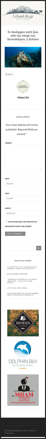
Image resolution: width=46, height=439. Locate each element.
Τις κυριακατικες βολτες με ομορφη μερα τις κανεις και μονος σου (22, 294)
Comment (9, 143)
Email (7, 193)
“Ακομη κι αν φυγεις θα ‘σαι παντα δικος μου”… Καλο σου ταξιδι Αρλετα (22, 281)
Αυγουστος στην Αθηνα (17, 288)
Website (8, 208)
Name (7, 179)
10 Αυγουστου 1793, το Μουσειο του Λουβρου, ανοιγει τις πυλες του (22, 268)
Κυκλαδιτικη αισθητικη (17, 274)
